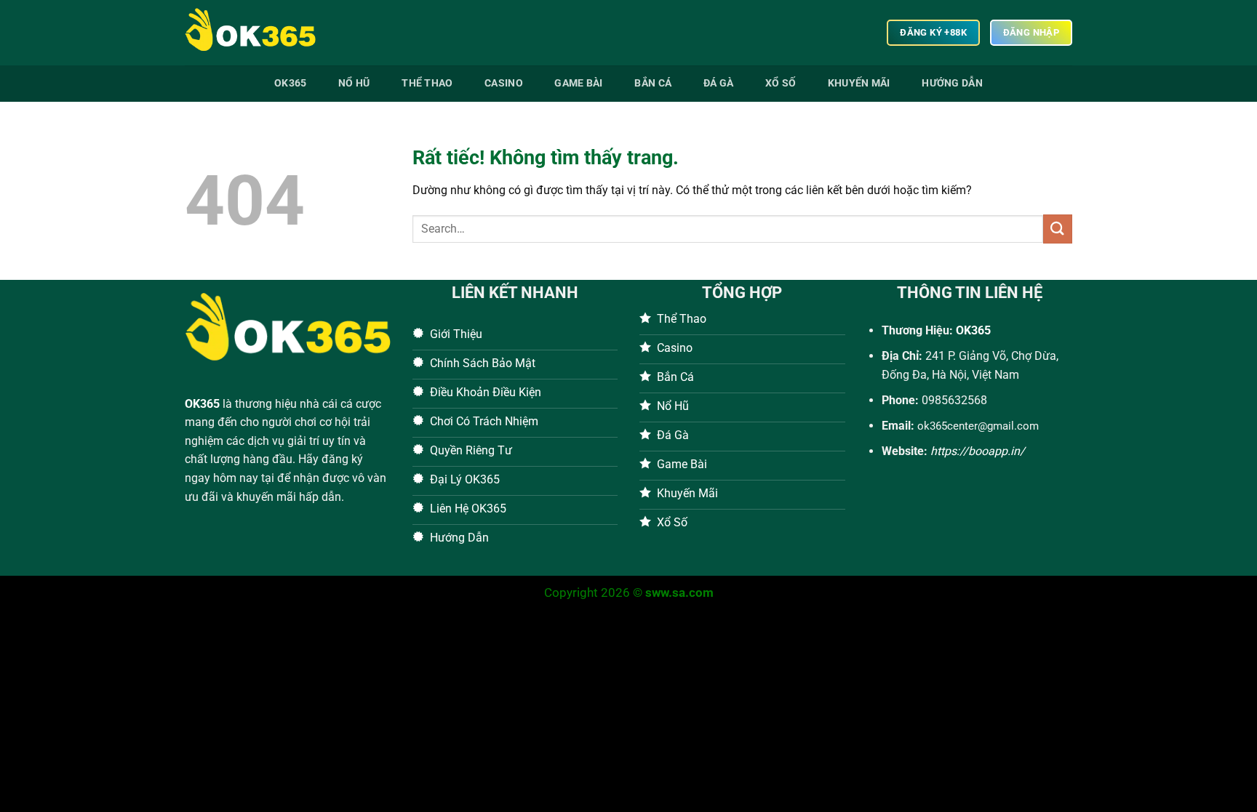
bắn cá (652, 83)
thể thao (427, 83)
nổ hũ (354, 83)
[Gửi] (1057, 228)
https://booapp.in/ (977, 451)
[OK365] (257, 32)
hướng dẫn (952, 83)
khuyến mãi (859, 83)
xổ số (780, 83)
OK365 (202, 404)
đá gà (718, 83)
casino (503, 83)
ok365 (290, 83)
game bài (578, 83)
